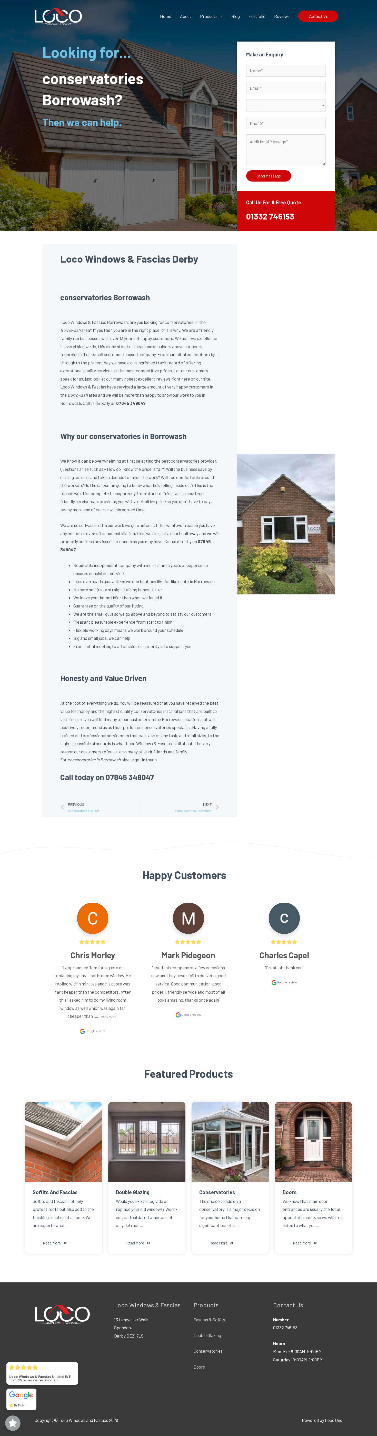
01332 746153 (270, 216)
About (185, 16)
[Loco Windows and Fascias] (58, 15)
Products (208, 16)
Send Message (268, 175)
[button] (55, 1243)
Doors (199, 1366)
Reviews (282, 16)
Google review (95, 1031)
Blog (235, 16)
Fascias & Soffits (209, 1319)
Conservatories (208, 1350)
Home (165, 16)
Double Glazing (207, 1335)
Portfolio (257, 16)
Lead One (333, 1420)
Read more (108, 1016)
